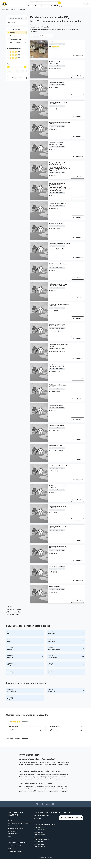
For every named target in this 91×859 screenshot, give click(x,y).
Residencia (12, 32)
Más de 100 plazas (14, 614)
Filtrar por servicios (17, 77)
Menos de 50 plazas (14, 609)
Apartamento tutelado (15, 39)
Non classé (30, 6)
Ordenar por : (34, 36)
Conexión (85, 3)
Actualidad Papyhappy (57, 6)
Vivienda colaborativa (15, 42)
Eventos (37, 6)
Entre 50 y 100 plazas (14, 612)
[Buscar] (59, 3)
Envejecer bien (45, 6)
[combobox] (18, 18)
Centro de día (13, 36)
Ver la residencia (77, 55)
